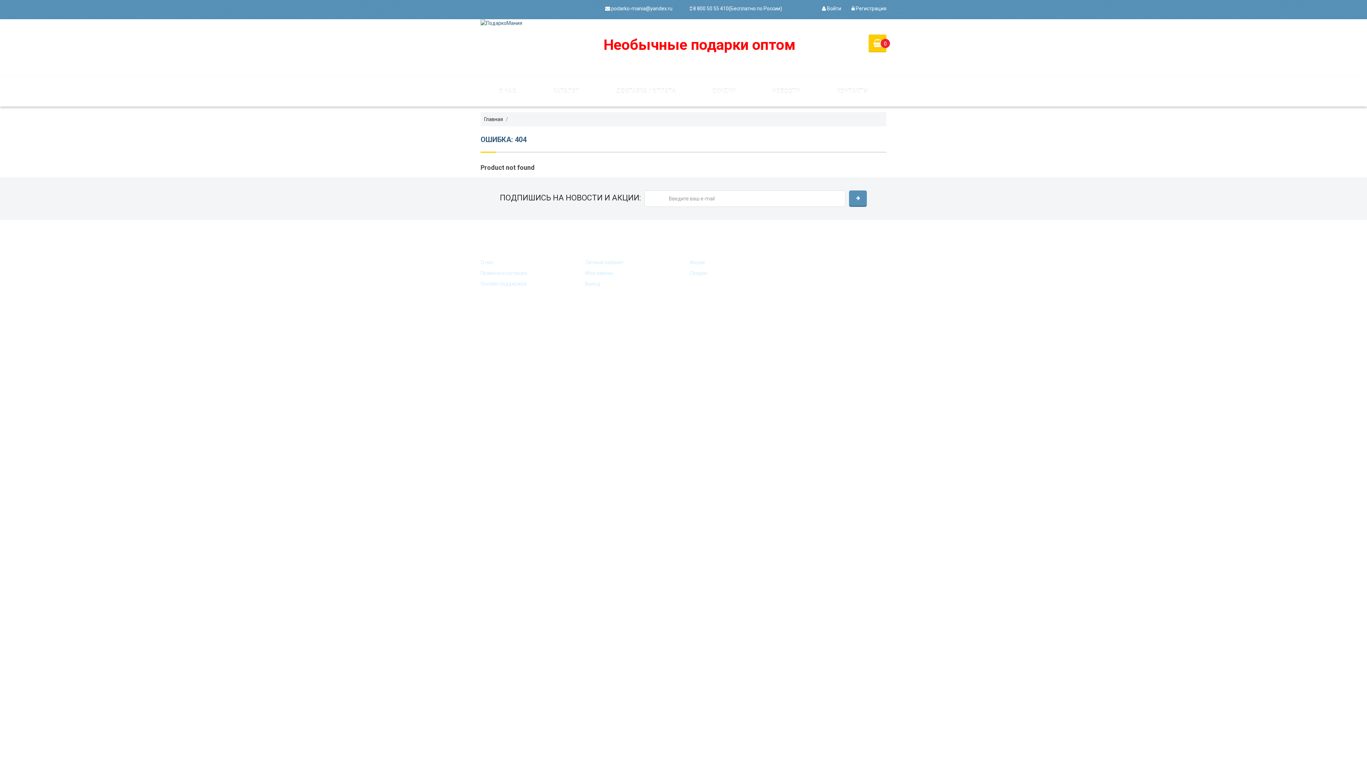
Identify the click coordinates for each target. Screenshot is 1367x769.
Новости (786, 91)
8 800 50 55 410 (710, 8)
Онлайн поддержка (504, 284)
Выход (593, 284)
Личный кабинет (604, 262)
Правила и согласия (504, 273)
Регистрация (870, 8)
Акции (697, 262)
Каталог (566, 91)
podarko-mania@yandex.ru (641, 8)
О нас (507, 91)
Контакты (852, 91)
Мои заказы (599, 273)
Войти (833, 8)
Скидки (723, 91)
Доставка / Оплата (646, 91)
